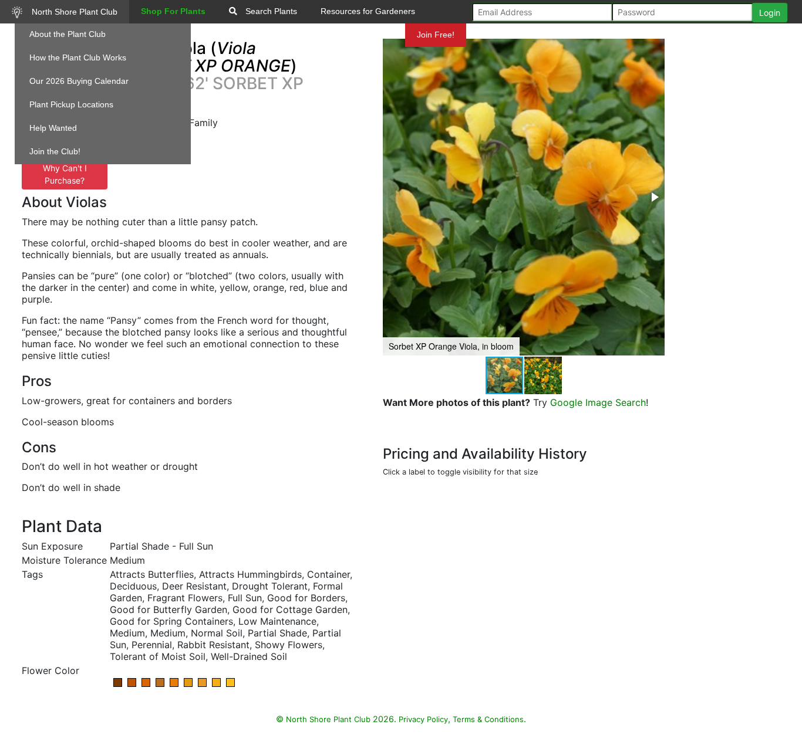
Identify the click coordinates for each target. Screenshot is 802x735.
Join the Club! (54, 151)
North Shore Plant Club (73, 11)
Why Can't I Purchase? (65, 174)
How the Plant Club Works (77, 57)
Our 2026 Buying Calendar (79, 81)
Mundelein (372, 34)
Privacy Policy (423, 719)
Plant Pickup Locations (71, 104)
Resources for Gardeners (368, 11)
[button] (654, 197)
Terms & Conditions (488, 719)
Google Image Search (598, 402)
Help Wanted (53, 128)
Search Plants (270, 11)
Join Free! (435, 34)
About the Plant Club (67, 34)
